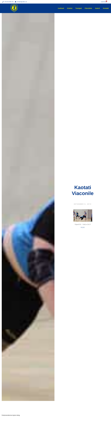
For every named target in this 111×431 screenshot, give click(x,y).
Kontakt (106, 8)
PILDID (83, 227)
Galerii (97, 8)
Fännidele (88, 8)
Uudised (61, 8)
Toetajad (78, 8)
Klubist (69, 8)
